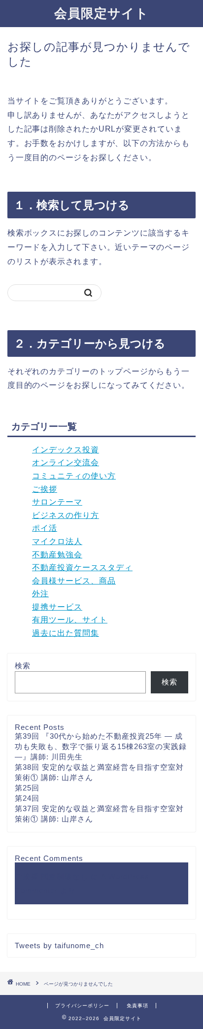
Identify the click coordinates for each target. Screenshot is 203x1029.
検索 (23, 665)
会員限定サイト (101, 13)
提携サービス (57, 607)
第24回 (27, 798)
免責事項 (137, 1005)
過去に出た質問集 (65, 633)
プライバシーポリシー (82, 1005)
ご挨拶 (44, 489)
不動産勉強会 (57, 554)
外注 (40, 593)
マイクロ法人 (57, 541)
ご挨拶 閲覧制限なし (51, 876)
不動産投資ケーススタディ (82, 567)
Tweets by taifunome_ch (59, 945)
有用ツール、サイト (69, 620)
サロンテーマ (57, 502)
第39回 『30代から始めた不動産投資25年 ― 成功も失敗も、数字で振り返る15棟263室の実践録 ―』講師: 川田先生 (101, 746)
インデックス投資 (65, 450)
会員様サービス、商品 (74, 581)
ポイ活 (44, 528)
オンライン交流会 (65, 462)
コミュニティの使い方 (74, 476)
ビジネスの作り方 (65, 515)
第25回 (27, 788)
